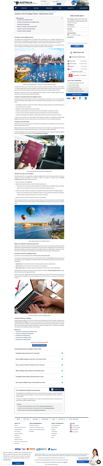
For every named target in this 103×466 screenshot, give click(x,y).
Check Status (54, 431)
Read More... (32, 431)
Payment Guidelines (19, 433)
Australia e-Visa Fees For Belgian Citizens (26, 28)
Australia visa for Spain (34, 425)
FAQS (53, 419)
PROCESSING (44, 419)
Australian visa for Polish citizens (23, 335)
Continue (18, 463)
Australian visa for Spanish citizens (23, 339)
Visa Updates (54, 433)
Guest (57, 1)
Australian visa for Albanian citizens (23, 337)
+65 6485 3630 (84, 66)
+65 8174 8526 (84, 69)
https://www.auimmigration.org (26, 3)
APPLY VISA (26, 419)
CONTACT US (61, 419)
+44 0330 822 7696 (83, 63)
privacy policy (84, 20)
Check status (43, 1)
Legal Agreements (18, 429)
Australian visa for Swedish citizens (36, 427)
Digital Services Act (18, 439)
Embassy (53, 429)
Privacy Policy (17, 431)
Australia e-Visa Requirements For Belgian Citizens (28, 22)
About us (16, 425)
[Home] (16, 8)
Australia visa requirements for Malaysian (25, 333)
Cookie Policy (17, 437)
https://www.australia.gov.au (39, 410)
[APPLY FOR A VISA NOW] (39, 345)
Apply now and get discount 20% (39, 342)
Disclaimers (17, 435)
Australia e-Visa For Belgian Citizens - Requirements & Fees (43, 11)
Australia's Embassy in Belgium (24, 31)
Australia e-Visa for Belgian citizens (25, 19)
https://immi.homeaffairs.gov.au (46, 406)
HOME (18, 419)
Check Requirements (24, 11)
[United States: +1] (68, 35)
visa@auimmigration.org (78, 57)
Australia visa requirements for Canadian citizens (26, 331)
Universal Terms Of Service (20, 427)
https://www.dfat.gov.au (49, 408)
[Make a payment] (77, 97)
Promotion (54, 435)
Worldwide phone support (77, 71)
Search (59, 4)
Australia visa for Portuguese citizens (36, 429)
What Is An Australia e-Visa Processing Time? (27, 26)
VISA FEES (35, 419)
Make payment (55, 427)
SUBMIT (77, 46)
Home (16, 11)
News (53, 437)
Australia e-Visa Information (23, 24)
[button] (99, 462)
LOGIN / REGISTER (73, 419)
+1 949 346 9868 (83, 61)
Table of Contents (20, 18)
